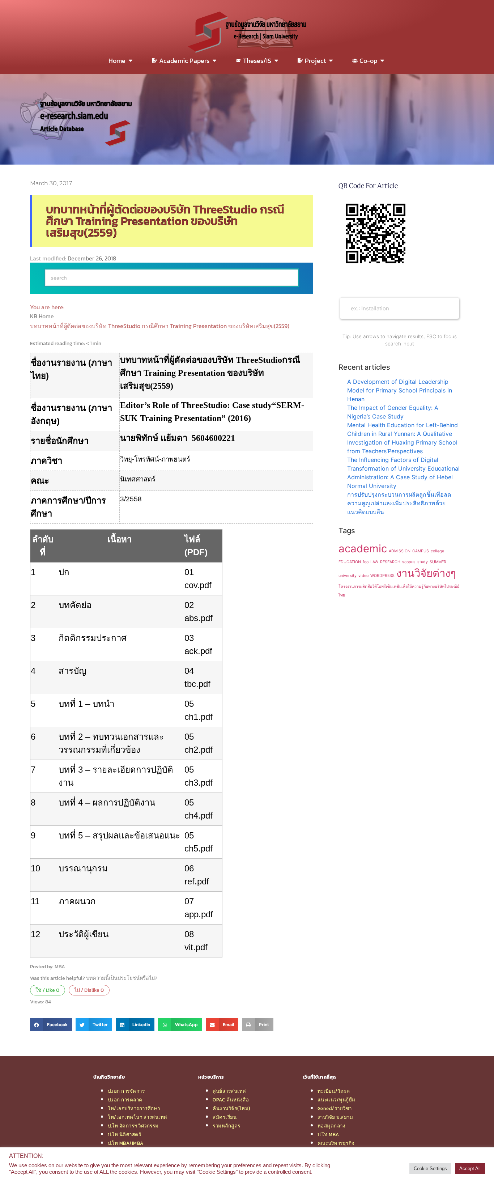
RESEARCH (390, 562)
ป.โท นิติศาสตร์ (124, 1134)
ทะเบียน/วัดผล (334, 1091)
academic (362, 548)
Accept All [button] (470, 1168)
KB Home (42, 316)
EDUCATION (349, 562)
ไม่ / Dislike (89, 990)
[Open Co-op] (382, 60)
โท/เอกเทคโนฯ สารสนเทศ (137, 1117)
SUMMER (438, 562)
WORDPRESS (382, 575)
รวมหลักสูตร (226, 1125)
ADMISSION (399, 551)
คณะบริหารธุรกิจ (336, 1143)
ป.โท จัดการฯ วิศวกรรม (133, 1125)
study (422, 562)
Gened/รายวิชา (335, 1108)
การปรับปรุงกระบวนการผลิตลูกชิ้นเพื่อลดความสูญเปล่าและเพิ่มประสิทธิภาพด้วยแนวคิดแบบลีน (399, 503)
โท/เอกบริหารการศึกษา (134, 1108)
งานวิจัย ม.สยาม (335, 1117)
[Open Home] (130, 60)
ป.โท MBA (328, 1134)
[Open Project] (331, 60)
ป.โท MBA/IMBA (126, 1143)
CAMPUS (420, 551)
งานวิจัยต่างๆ (426, 573)
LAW (374, 562)
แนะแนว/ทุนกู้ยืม (336, 1099)
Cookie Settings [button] (430, 1168)
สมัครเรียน (225, 1117)
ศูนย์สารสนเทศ (229, 1091)
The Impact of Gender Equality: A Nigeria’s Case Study (392, 412)
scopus (409, 562)
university (347, 575)
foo (366, 562)
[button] (51, 1024)
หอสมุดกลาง (332, 1125)
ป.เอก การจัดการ (126, 1091)
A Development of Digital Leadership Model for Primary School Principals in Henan (399, 390)
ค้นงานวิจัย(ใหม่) (231, 1108)
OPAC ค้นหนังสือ (231, 1099)
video (363, 575)
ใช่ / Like (47, 990)
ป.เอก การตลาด (125, 1099)
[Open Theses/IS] (276, 60)
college (437, 551)
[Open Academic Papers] (214, 60)
